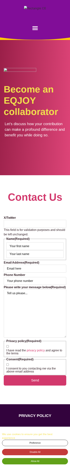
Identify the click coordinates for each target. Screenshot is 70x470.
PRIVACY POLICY (35, 415)
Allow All (35, 461)
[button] (35, 28)
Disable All (35, 452)
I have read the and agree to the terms (34, 352)
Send (35, 380)
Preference (35, 443)
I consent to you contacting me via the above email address (31, 370)
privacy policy (36, 350)
